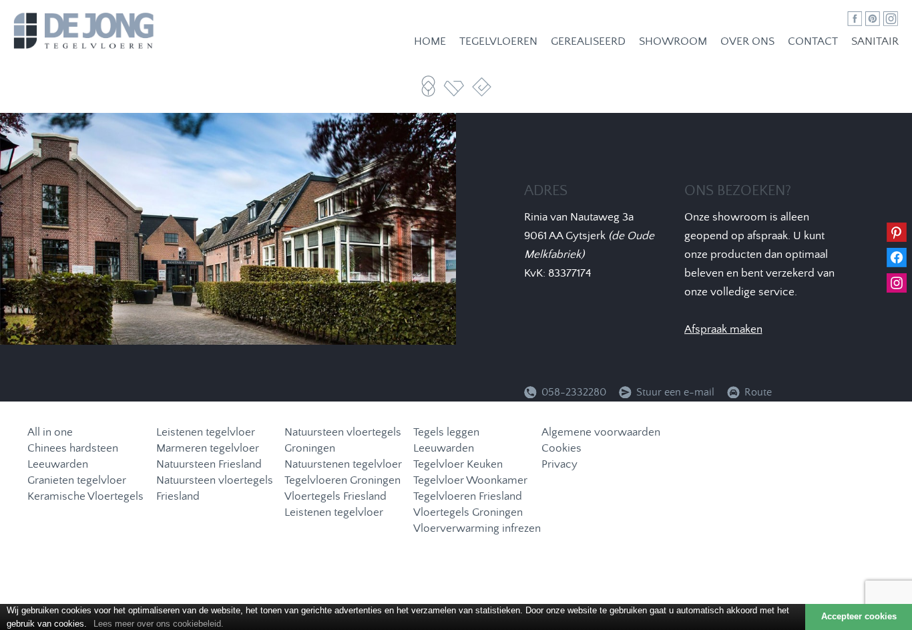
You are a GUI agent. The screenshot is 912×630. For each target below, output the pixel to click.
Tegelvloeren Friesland (467, 496)
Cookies (561, 448)
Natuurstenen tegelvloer (343, 464)
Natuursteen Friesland (209, 464)
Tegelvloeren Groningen (342, 480)
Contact (813, 41)
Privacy (559, 464)
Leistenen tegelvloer (205, 432)
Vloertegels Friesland (335, 496)
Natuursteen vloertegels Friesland (214, 488)
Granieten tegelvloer (76, 480)
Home (430, 41)
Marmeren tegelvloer (207, 448)
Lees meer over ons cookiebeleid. (158, 624)
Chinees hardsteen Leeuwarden (72, 456)
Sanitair (875, 41)
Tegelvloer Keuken (458, 464)
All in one (50, 432)
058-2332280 (573, 392)
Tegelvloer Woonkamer (470, 480)
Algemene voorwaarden (600, 432)
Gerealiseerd (588, 41)
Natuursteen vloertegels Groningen (342, 440)
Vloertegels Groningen (468, 512)
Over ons (747, 41)
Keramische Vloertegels (85, 496)
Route (758, 392)
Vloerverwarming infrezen (477, 528)
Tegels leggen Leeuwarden (446, 440)
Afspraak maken (723, 329)
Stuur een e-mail (676, 392)
